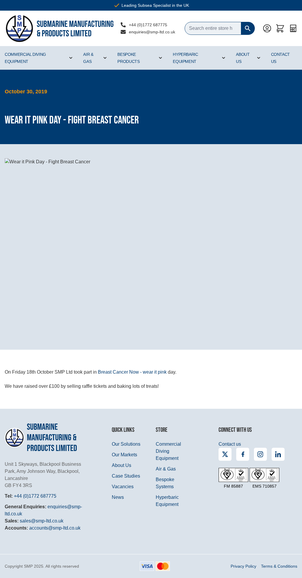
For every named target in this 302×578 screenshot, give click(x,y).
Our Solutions (126, 444)
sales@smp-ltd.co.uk (41, 520)
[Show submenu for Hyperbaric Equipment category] (223, 58)
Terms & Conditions (279, 566)
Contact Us (280, 58)
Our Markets (124, 454)
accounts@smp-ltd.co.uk (55, 527)
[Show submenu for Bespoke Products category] (160, 58)
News (118, 497)
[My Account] (267, 28)
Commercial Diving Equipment (25, 58)
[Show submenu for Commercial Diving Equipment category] (71, 58)
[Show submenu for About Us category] (259, 58)
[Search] (248, 28)
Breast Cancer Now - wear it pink (132, 372)
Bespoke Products (128, 58)
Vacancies (123, 486)
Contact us (230, 444)
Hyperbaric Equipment (185, 58)
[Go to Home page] (59, 28)
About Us (243, 58)
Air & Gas (88, 58)
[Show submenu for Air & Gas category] (105, 58)
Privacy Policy (243, 566)
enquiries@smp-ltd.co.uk (152, 32)
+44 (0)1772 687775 (148, 24)
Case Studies (126, 475)
